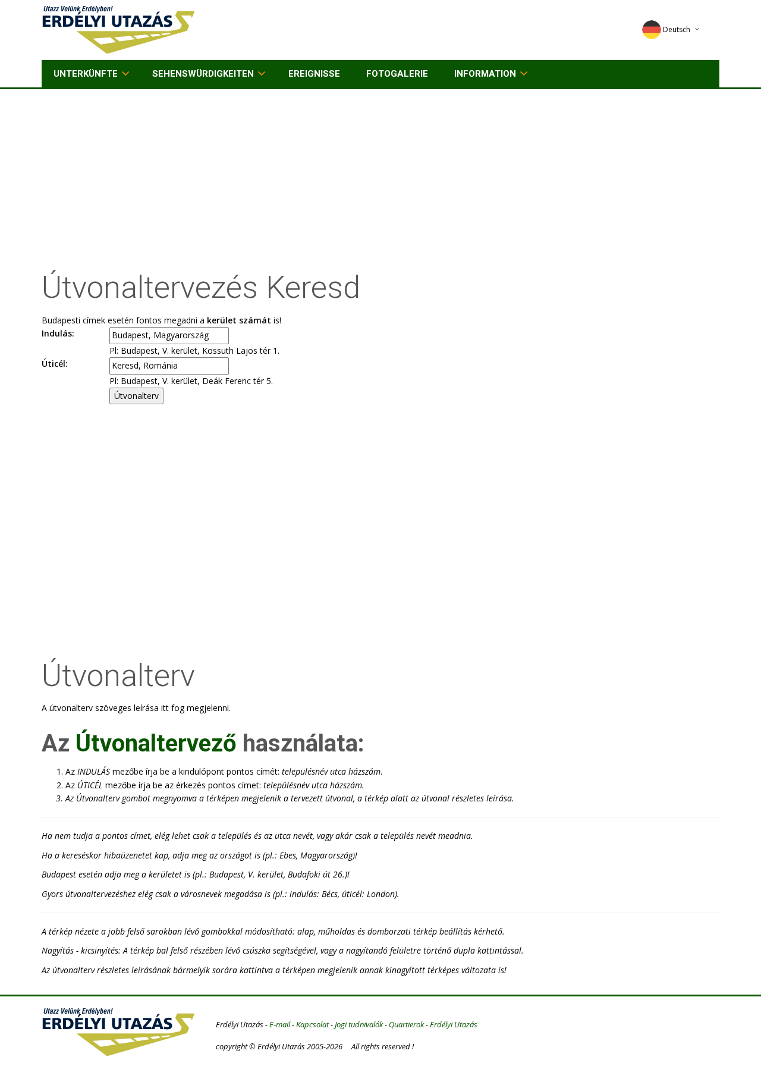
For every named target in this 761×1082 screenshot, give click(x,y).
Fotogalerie (397, 73)
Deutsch (676, 29)
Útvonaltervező (156, 743)
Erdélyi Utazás (453, 1024)
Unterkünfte (86, 73)
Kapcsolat (312, 1024)
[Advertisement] (380, 178)
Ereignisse (314, 73)
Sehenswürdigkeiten (203, 73)
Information (485, 73)
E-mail (279, 1024)
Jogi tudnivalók (359, 1024)
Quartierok (406, 1024)
